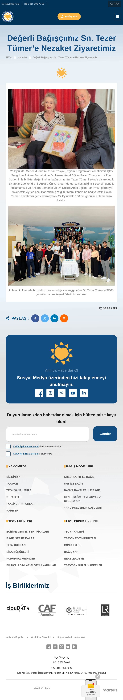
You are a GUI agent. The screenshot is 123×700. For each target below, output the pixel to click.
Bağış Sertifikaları (20, 538)
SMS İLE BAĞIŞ (73, 483)
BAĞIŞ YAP (71, 552)
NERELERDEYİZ (74, 558)
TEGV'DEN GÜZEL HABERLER (83, 565)
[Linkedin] (74, 646)
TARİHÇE (12, 483)
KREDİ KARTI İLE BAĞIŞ (79, 477)
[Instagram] (55, 646)
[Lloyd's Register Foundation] (89, 610)
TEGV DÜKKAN (16, 545)
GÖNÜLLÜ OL (72, 545)
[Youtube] (68, 646)
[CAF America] (31, 610)
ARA (116, 3)
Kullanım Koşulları (15, 637)
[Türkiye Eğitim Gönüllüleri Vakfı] (12, 16)
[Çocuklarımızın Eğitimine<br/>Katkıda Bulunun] (90, 689)
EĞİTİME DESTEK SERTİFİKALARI (27, 531)
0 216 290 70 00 (61, 662)
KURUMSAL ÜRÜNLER (20, 558)
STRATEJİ (12, 497)
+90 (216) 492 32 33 (61, 667)
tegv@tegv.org (61, 657)
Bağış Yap (71, 16)
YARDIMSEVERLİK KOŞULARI (83, 507)
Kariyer (12, 510)
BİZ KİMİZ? (13, 477)
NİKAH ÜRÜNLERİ (17, 552)
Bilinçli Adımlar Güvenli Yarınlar (31, 565)
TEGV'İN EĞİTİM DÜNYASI (80, 538)
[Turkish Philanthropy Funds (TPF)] (60, 610)
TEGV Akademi (74, 531)
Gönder (105, 434)
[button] (35, 318)
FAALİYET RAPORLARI (20, 504)
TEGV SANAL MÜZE (18, 490)
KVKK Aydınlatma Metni (26, 446)
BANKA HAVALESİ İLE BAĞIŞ (82, 490)
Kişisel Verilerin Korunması (71, 637)
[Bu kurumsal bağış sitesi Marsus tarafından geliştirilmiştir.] (110, 690)
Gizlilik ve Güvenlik (41, 637)
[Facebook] (48, 646)
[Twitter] (61, 646)
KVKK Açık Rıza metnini (26, 453)
